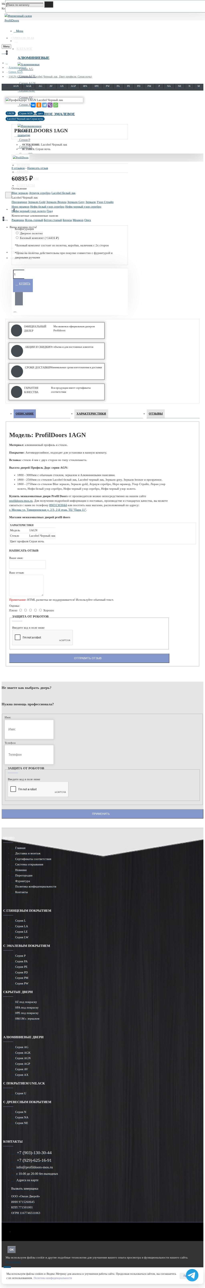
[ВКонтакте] (33, 105)
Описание (25, 413)
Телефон (10, 742)
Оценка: (14, 605)
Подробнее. (13, 1262)
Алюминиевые (33, 58)
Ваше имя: (16, 558)
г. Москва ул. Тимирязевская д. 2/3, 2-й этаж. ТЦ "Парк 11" (47, 509)
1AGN (10, 113)
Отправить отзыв (87, 658)
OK (12, 1249)
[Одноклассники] (38, 105)
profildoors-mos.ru (21, 500)
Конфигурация (24, 228)
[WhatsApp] (55, 105)
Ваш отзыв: (16, 572)
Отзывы (156, 413)
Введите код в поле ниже (28, 627)
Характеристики (91, 413)
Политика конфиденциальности (53, 1278)
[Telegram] (44, 105)
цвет (40, 113)
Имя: (8, 717)
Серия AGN (16, 71)
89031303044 (58, 505)
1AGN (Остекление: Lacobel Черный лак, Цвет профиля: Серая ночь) (50, 76)
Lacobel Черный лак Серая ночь (25, 118)
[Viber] (50, 105)
